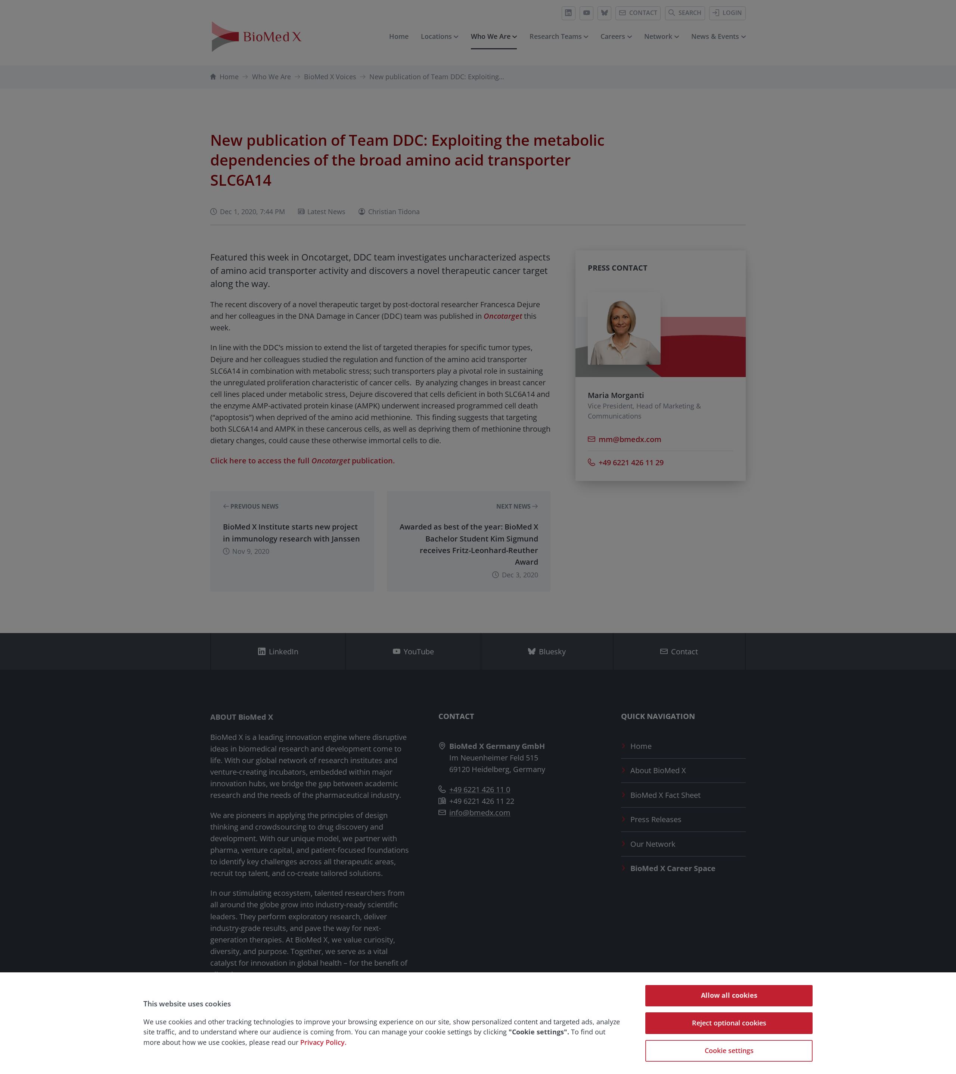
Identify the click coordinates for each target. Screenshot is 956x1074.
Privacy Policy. (323, 1042)
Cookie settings (729, 1050)
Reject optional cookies (729, 1022)
